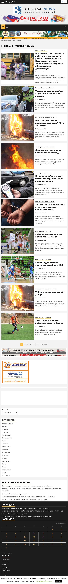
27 (34, 544)
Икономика (5, 449)
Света (4, 464)
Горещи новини (7, 438)
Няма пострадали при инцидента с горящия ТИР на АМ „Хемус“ (49, 123)
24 (6, 544)
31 (6, 548)
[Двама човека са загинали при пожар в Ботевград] (17, 156)
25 (15, 544)
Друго (4, 441)
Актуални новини (39, 117)
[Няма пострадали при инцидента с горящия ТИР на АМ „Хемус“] (17, 127)
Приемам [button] (58, 581)
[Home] (3, 27)
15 (52, 537)
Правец (4, 458)
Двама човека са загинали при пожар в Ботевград (48, 151)
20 (34, 540)
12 (25, 537)
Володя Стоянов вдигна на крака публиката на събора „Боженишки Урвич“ (25, 499)
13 (34, 537)
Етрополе (5, 444)
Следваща (43, 344)
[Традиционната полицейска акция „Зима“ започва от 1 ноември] (17, 99)
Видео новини (6, 435)
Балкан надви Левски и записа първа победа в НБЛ (49, 264)
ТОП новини (44, 50)
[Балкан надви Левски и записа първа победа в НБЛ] (17, 269)
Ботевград (38, 50)
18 (15, 540)
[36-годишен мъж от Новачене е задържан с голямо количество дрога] (17, 212)
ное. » (10, 553)
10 (6, 537)
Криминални (44, 147)
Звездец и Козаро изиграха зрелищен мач (15, 494)
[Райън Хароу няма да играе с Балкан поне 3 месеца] (17, 241)
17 (6, 540)
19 (25, 540)
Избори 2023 (6, 447)
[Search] (65, 26)
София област (44, 87)
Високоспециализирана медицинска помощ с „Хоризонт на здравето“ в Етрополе (27, 486)
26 (25, 544)
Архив (5, 409)
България (5, 432)
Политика (5, 455)
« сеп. (3, 553)
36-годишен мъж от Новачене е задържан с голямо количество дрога (50, 207)
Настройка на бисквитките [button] (44, 581)
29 (52, 544)
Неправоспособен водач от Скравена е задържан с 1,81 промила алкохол (49, 178)
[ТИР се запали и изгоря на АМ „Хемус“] (17, 298)
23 (61, 540)
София (4, 467)
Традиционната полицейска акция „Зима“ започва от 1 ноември (49, 93)
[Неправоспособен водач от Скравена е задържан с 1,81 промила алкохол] (17, 184)
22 (52, 540)
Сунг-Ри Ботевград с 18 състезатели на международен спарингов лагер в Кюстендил (28, 496)
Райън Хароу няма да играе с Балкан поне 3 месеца (49, 235)
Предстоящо (6, 461)
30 (61, 544)
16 (61, 537)
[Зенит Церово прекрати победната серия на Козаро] (17, 326)
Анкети (4, 426)
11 (15, 537)
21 (37, 344)
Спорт (42, 231)
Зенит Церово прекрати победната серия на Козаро (49, 321)
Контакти (4, 575)
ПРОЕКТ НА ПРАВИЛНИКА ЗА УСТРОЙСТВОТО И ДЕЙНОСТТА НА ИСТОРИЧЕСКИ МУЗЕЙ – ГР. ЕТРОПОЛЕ (32, 511)
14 (43, 537)
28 (43, 544)
